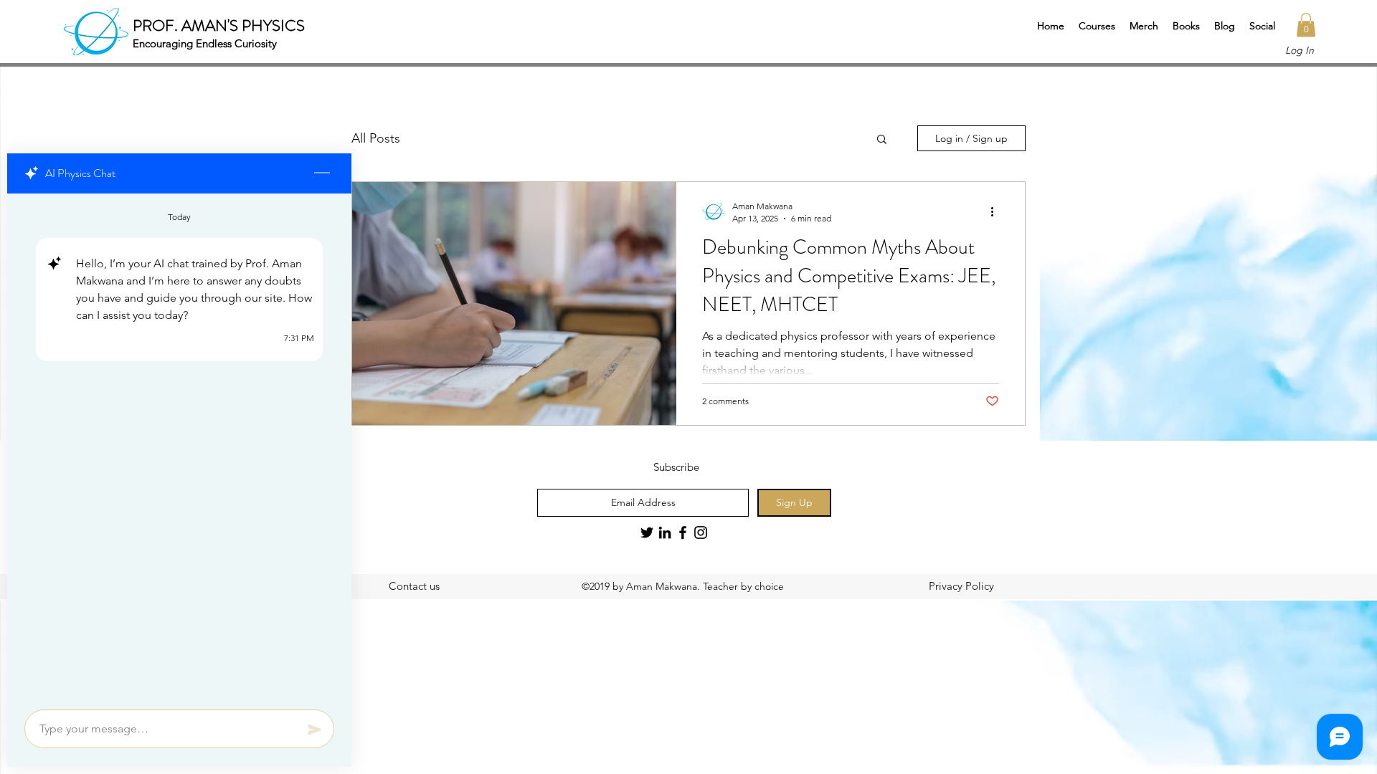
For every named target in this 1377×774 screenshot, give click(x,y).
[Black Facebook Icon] (682, 532)
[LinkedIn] (664, 532)
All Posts (375, 138)
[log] (179, 447)
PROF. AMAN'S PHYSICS (219, 25)
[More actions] (996, 211)
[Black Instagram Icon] (700, 532)
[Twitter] (647, 532)
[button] (1096, 26)
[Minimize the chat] (322, 173)
